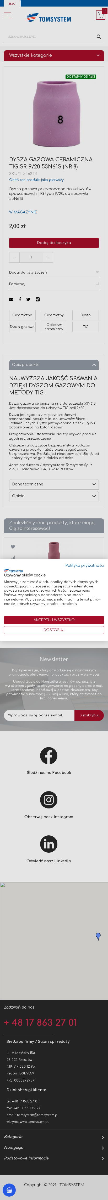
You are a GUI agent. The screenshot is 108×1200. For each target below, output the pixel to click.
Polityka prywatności (85, 566)
